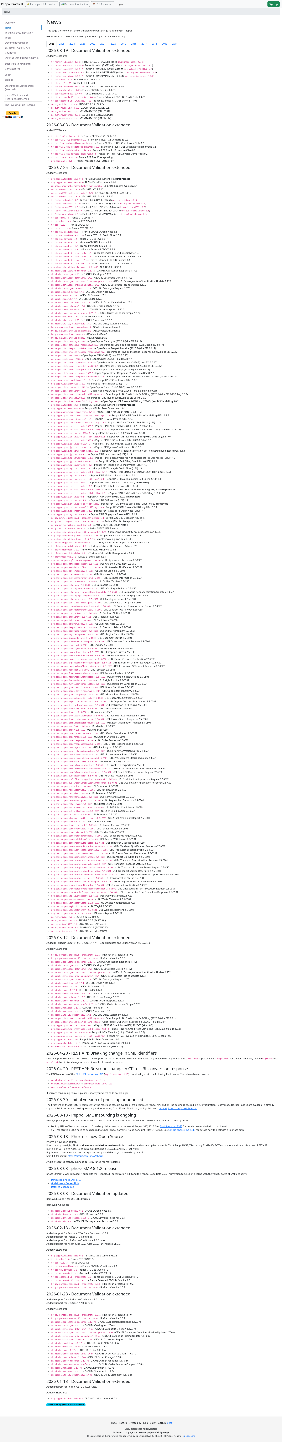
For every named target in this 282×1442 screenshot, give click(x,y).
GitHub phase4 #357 (171, 1126)
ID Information (103, 4)
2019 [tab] (123, 43)
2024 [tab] (72, 43)
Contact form (12, 68)
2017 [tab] (144, 43)
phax (169, 1422)
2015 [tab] (164, 43)
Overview (10, 22)
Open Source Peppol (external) (22, 57)
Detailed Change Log (62, 1186)
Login (8, 74)
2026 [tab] (51, 43)
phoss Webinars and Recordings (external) (17, 97)
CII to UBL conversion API (89, 1074)
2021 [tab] (103, 43)
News (8, 27)
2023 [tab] (82, 43)
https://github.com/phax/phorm (85, 1156)
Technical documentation (19, 32)
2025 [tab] (61, 43)
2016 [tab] (154, 43)
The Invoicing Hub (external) (20, 105)
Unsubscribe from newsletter (141, 1428)
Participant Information (43, 4)
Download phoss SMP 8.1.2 (66, 1179)
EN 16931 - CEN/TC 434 (17, 47)
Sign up (273, 4)
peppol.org (189, 1435)
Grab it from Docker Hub (65, 1183)
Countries (10, 52)
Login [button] (120, 4)
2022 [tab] (92, 43)
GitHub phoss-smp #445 (181, 1130)
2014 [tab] (175, 43)
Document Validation (76, 4)
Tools (8, 37)
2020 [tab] (113, 43)
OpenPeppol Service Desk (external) (19, 87)
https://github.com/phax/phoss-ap (178, 1108)
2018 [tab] (133, 43)
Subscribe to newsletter (18, 63)
